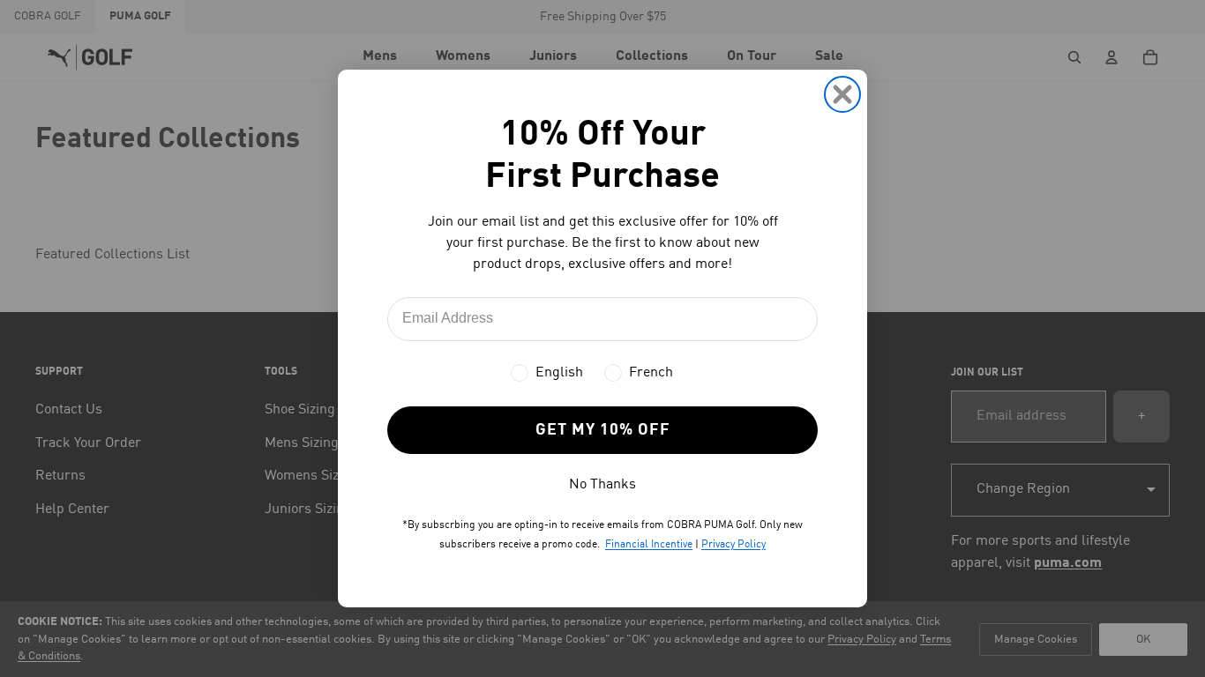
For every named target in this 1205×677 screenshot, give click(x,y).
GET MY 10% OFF (602, 430)
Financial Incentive (648, 544)
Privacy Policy (733, 544)
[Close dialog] (842, 94)
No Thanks (602, 485)
